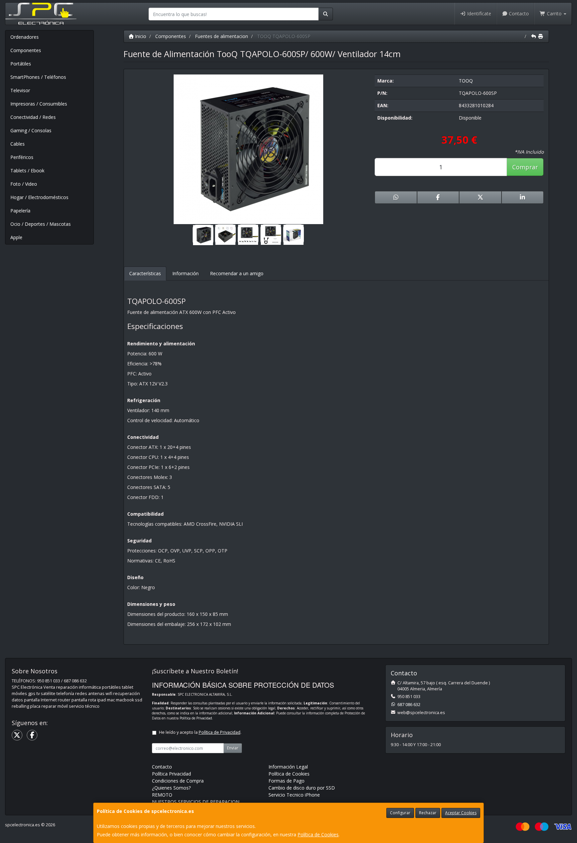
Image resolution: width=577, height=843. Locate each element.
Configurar (400, 813)
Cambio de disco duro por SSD (301, 788)
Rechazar (427, 813)
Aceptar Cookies (460, 813)
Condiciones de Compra (178, 781)
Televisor (20, 90)
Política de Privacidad (196, 718)
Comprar (525, 167)
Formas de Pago (286, 781)
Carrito (554, 13)
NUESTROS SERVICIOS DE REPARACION (195, 802)
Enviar (232, 748)
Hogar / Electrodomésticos (39, 197)
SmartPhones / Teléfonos (38, 77)
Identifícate (478, 13)
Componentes (25, 50)
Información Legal (288, 767)
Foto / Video (23, 184)
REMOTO (162, 795)
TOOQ (466, 80)
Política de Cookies (318, 834)
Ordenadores (24, 37)
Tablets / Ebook (27, 170)
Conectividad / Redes (33, 117)
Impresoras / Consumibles (38, 104)
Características (145, 273)
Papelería (20, 210)
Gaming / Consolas (30, 130)
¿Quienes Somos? (171, 788)
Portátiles (20, 63)
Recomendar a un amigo (236, 273)
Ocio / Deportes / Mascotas (40, 224)
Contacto (518, 13)
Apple (16, 237)
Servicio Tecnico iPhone (294, 795)
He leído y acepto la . (200, 732)
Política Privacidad (171, 774)
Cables (17, 144)
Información (185, 273)
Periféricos (21, 157)
